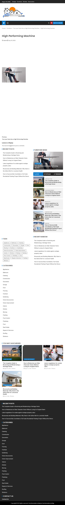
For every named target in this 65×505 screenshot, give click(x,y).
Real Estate (7, 258)
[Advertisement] (32, 53)
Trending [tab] (58, 174)
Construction (7, 245)
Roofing (25, 258)
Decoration (31, 1)
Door (28, 245)
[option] (48, 161)
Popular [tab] (48, 174)
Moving (18, 253)
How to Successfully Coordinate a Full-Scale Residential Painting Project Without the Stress (27, 418)
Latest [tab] (37, 174)
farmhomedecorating (35, 503)
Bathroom (14, 242)
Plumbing (15, 255)
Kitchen (25, 1)
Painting (24, 253)
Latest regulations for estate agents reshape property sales (52, 205)
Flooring (6, 248)
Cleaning (21, 242)
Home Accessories (8, 250)
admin (5, 40)
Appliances (6, 242)
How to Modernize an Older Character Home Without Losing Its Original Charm (53, 193)
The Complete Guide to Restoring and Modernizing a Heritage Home (53, 182)
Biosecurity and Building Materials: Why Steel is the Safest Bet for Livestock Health (25, 415)
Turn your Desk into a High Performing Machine (15, 138)
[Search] (49, 22)
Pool (21, 255)
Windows (6, 260)
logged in (11, 145)
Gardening (19, 248)
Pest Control (7, 255)
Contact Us (5, 499)
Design (14, 1)
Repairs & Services (16, 258)
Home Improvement (20, 250)
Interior (6, 253)
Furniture (19, 1)
